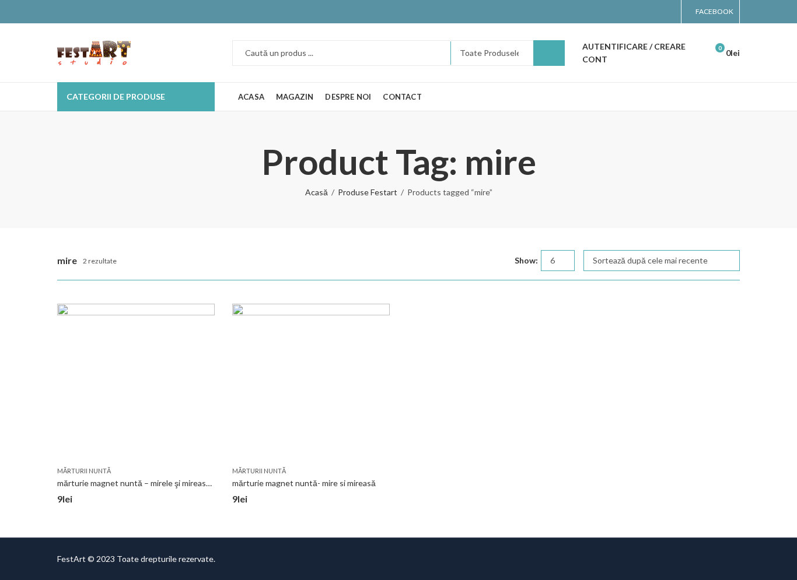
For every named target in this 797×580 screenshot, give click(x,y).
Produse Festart (367, 192)
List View (501, 260)
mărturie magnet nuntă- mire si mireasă (304, 483)
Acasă (316, 192)
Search (549, 53)
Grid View (484, 260)
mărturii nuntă (84, 470)
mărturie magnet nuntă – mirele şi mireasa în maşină (151, 483)
